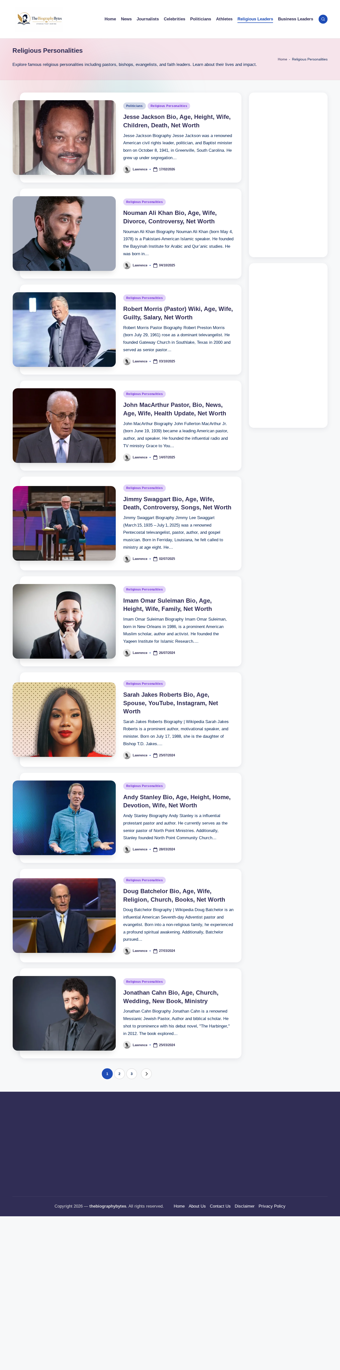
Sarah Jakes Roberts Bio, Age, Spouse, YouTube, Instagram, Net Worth (170, 703)
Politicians (134, 106)
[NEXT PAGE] (146, 1073)
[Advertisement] (288, 174)
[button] (146, 1073)
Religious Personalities (169, 106)
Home (282, 59)
